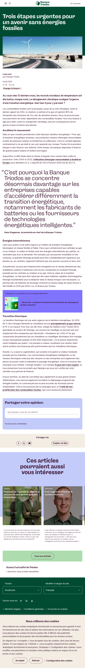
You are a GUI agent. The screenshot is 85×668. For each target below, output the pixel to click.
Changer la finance (11, 88)
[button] (82, 518)
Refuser (36, 660)
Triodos (8, 583)
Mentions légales (13, 609)
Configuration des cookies (59, 660)
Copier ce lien (60, 443)
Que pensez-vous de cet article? (23, 412)
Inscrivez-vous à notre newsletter (23, 571)
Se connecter (75, 4)
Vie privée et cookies (57, 609)
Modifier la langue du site (57, 583)
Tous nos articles (42, 556)
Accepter (20, 660)
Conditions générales (34, 609)
